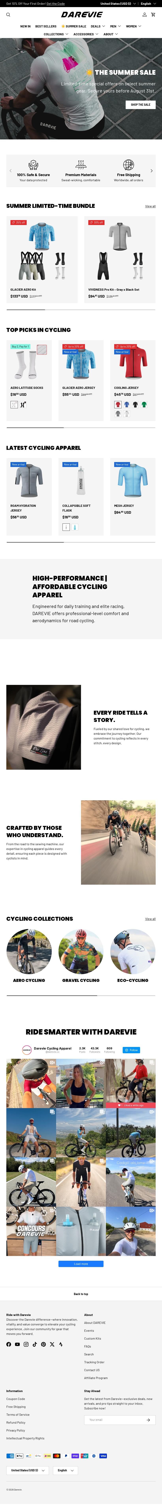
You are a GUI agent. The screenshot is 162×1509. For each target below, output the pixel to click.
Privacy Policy (15, 1430)
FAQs (87, 1346)
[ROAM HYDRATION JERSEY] (29, 480)
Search (89, 1354)
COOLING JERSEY (126, 387)
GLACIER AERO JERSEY (78, 387)
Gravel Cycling (81, 980)
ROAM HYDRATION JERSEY (23, 508)
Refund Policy (15, 1422)
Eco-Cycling (132, 980)
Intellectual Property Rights (25, 1438)
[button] (153, 14)
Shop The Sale (140, 104)
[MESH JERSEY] (133, 480)
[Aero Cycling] (29, 951)
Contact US (92, 1370)
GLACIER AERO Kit (23, 289)
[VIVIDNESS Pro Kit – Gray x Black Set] (120, 251)
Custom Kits (92, 1338)
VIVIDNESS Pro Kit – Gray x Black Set (113, 289)
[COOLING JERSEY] (133, 362)
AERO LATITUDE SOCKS (26, 387)
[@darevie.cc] (27, 1050)
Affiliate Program (96, 1378)
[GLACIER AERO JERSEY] (81, 362)
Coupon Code (15, 1399)
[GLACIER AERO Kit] (42, 251)
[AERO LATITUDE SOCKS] (29, 362)
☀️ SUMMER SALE (73, 26)
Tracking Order (94, 1362)
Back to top (81, 1294)
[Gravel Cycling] (81, 951)
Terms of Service (18, 1414)
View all (150, 206)
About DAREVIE (95, 1322)
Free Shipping (16, 1406)
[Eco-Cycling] (132, 951)
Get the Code (56, 3)
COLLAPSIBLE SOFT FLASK (76, 508)
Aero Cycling (29, 980)
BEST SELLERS (46, 26)
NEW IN (25, 26)
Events (89, 1330)
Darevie (18, 1489)
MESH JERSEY (124, 505)
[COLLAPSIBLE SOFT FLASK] (81, 480)
